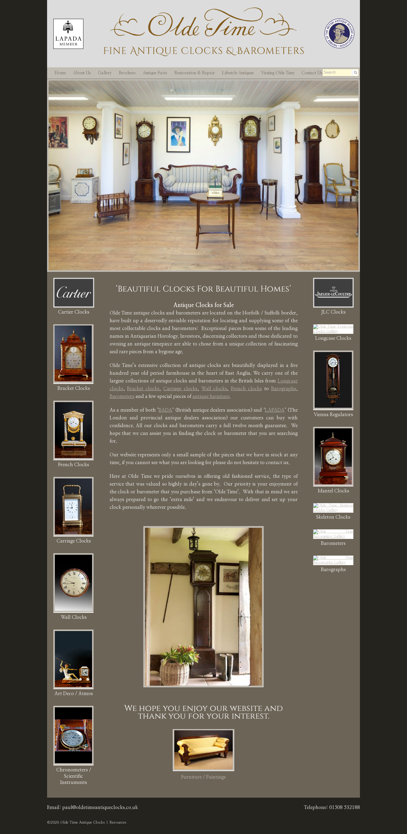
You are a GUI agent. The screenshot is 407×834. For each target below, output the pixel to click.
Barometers (122, 396)
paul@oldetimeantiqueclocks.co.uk (100, 807)
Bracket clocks (143, 388)
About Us (82, 73)
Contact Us (312, 73)
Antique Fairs (155, 73)
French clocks (246, 388)
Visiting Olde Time (277, 73)
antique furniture (210, 396)
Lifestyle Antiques (238, 73)
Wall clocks (214, 388)
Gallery (105, 73)
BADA (165, 410)
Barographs (283, 388)
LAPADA (275, 410)
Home (60, 73)
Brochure (127, 73)
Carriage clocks (180, 388)
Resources (117, 822)
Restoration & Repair (194, 73)
